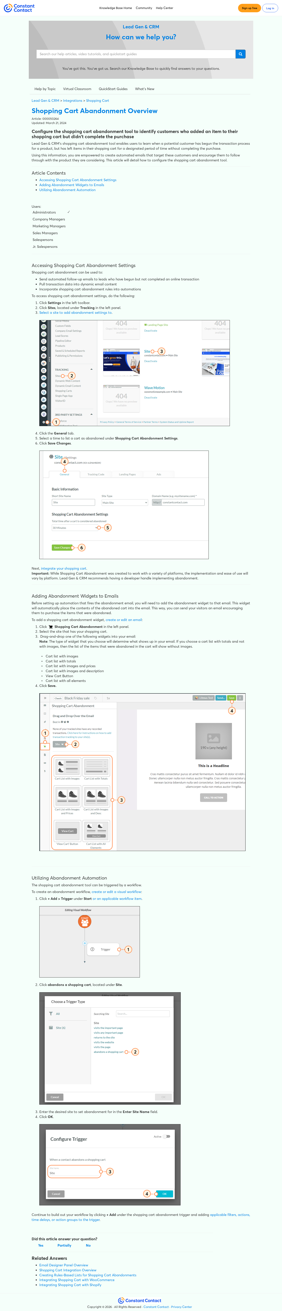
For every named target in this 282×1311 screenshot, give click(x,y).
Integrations (72, 100)
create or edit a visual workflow (116, 892)
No (88, 1245)
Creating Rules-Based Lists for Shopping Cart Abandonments (87, 1275)
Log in (270, 8)
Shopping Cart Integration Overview (67, 1270)
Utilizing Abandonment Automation (67, 190)
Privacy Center (181, 1307)
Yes (40, 1245)
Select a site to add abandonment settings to (75, 312)
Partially (64, 1245)
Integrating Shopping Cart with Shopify (70, 1285)
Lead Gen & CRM (45, 100)
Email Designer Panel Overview (63, 1265)
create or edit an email (124, 620)
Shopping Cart (97, 100)
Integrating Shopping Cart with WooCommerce (77, 1280)
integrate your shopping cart (63, 568)
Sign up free (249, 8)
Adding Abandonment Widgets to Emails (71, 185)
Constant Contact (156, 1307)
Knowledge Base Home (115, 8)
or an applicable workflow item (117, 898)
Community (144, 8)
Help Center (164, 8)
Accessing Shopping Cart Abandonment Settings (77, 180)
